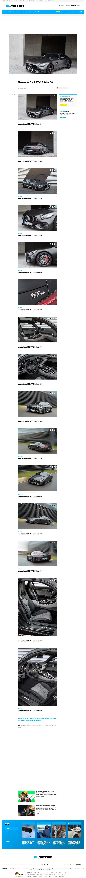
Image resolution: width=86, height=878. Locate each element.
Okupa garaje (25, 0)
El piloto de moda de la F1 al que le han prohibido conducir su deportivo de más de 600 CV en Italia (46, 793)
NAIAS (43, 725)
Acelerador (37, 0)
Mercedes (19, 727)
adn (59, 873)
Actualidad (9, 11)
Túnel (21, 0)
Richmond (29, 876)
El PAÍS (30, 873)
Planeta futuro (58, 874)
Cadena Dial (49, 874)
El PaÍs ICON (45, 876)
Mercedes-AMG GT (39, 725)
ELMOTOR (7, 828)
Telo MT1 (32, 0)
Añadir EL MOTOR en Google (63, 87)
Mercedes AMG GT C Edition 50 (29, 725)
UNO (37, 874)
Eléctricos (14, 11)
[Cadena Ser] (79, 5)
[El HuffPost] (74, 5)
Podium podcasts (40, 876)
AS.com (55, 873)
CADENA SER (8, 841)
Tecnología (34, 11)
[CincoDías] (68, 5)
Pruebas (24, 11)
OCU (29, 0)
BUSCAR (63, 117)
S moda (50, 876)
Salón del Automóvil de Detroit (50, 725)
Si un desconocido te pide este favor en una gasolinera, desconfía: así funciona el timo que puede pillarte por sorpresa (43, 843)
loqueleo (55, 876)
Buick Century (9, 0)
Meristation (61, 876)
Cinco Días (45, 874)
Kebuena (62, 874)
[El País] (61, 5)
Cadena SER (52, 873)
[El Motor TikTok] (45, 864)
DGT (41, 0)
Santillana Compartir (47, 873)
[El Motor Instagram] (44, 864)
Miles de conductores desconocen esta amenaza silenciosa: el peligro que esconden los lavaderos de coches (59, 842)
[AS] (64, 5)
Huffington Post (31, 874)
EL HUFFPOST (8, 831)
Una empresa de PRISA (19, 873)
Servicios (58, 11)
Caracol (64, 873)
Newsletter (42, 11)
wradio (41, 874)
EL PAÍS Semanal (54, 874)
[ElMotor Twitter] (42, 865)
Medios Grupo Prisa (19, 876)
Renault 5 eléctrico (51, 0)
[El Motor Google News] (47, 865)
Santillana (41, 873)
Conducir (19, 11)
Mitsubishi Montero (16, 0)
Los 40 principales (35, 873)
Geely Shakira (45, 0)
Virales (29, 11)
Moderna (35, 876)
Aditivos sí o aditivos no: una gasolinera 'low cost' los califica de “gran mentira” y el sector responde (28, 842)
